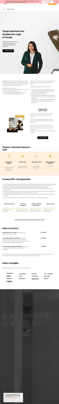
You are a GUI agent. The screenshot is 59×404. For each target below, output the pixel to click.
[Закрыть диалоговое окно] (57, 2)
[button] (47, 2)
